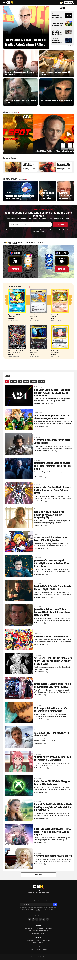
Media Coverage (43, 930)
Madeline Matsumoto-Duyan (44, 450)
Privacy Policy (62, 230)
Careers (38, 940)
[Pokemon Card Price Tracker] (61, 2)
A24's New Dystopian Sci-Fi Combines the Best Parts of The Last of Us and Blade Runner (52, 393)
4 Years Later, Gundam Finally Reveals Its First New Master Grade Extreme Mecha (52, 490)
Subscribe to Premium (38, 933)
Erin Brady (39, 476)
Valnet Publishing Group (42, 892)
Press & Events (32, 930)
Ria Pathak (39, 743)
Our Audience (39, 928)
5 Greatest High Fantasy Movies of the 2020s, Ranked (57, 35)
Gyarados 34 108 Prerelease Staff (19, 315)
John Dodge (39, 501)
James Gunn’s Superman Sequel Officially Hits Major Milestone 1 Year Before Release (52, 563)
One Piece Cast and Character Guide (51, 636)
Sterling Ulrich (40, 818)
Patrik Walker (40, 671)
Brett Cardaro (40, 426)
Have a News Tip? (38, 942)
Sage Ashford (40, 548)
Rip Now (15, 269)
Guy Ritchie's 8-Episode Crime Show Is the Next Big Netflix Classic (52, 588)
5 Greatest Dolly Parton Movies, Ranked (53, 856)
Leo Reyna (39, 694)
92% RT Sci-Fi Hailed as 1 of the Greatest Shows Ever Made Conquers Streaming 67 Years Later (53, 661)
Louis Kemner (40, 644)
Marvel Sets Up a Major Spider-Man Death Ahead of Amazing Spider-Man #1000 (64, 165)
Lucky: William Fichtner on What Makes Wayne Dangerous (28, 151)
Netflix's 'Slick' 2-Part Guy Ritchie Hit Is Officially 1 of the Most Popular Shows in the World (29, 165)
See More (14, 112)
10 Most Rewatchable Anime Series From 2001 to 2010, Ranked (50, 539)
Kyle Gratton (39, 792)
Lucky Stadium (35, 315)
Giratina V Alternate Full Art (17, 351)
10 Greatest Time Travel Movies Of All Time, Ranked (51, 734)
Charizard (54, 315)
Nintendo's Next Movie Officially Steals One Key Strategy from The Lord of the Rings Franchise (53, 807)
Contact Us (30, 940)
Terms (32, 949)
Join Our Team (29, 928)
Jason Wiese (62, 168)
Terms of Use (53, 230)
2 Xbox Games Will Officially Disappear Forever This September (52, 783)
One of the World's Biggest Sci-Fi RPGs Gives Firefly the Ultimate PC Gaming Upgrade (52, 832)
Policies (44, 949)
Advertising (45, 940)
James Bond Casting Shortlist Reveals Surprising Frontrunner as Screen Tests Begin (53, 466)
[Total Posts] (34, 168)
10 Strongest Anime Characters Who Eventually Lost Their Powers (51, 710)
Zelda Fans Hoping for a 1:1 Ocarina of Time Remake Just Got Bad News (57, 27)
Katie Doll (39, 864)
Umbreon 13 (34, 351)
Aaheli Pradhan (40, 767)
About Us (48, 928)
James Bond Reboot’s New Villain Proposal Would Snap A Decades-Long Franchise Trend (52, 612)
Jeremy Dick (27, 168)
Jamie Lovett (40, 574)
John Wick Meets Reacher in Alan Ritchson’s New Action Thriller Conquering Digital (49, 514)
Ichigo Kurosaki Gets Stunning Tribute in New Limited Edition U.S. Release (52, 685)
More (69, 45)
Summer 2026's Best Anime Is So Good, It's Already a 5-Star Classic (52, 759)
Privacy (38, 949)
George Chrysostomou (42, 403)
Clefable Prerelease (58, 351)
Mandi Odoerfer (40, 719)
